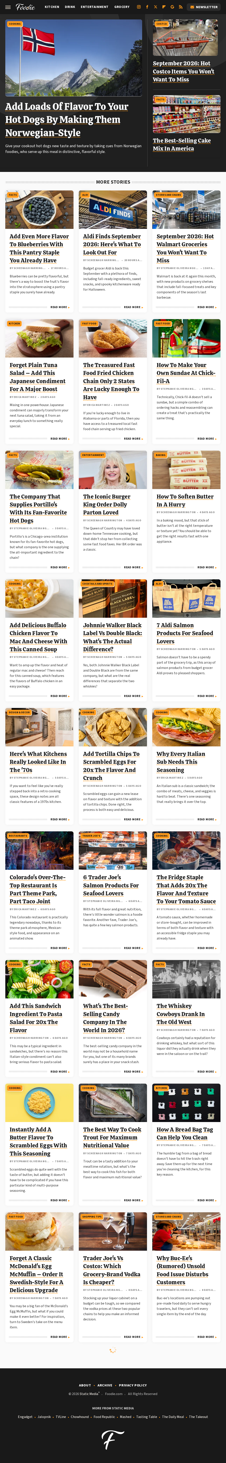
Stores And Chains (168, 195)
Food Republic (104, 1416)
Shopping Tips (92, 1217)
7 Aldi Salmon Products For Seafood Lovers (185, 633)
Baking (161, 455)
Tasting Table (146, 1416)
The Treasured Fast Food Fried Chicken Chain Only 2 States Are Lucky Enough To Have (111, 381)
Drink (70, 7)
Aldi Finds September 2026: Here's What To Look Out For (112, 244)
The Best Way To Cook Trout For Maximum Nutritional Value (112, 1137)
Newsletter (207, 7)
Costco (161, 24)
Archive (105, 1385)
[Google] (172, 8)
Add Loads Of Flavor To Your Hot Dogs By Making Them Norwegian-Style (66, 119)
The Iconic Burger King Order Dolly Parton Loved (106, 504)
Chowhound (80, 1416)
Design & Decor (19, 712)
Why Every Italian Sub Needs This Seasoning (181, 762)
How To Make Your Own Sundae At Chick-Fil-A (186, 373)
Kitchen (52, 7)
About (85, 1385)
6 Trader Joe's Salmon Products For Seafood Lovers (111, 885)
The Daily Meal (173, 1416)
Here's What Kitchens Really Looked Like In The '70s (38, 762)
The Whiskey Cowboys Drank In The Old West (181, 1014)
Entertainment (95, 7)
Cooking (15, 24)
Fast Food (89, 324)
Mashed (125, 1416)
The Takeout (198, 1416)
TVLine (61, 1416)
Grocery (121, 7)
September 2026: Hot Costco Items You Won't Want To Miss (184, 71)
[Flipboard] (164, 8)
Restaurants (18, 836)
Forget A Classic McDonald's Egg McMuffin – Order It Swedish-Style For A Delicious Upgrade (37, 1274)
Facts (160, 100)
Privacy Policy (133, 1385)
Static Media (89, 1393)
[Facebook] (147, 8)
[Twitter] (155, 8)
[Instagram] (138, 8)
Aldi (85, 195)
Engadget (25, 1416)
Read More (59, 307)
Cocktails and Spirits (97, 584)
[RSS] (180, 8)
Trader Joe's (91, 836)
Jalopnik (44, 1416)
